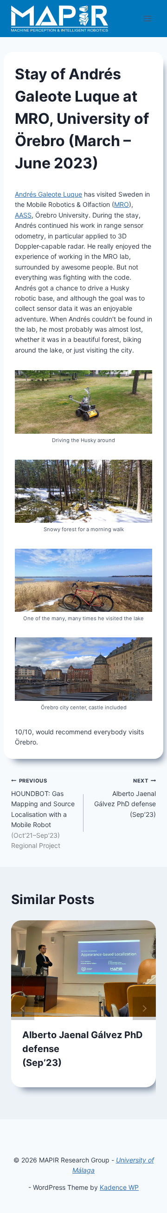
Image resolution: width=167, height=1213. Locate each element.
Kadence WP (119, 1187)
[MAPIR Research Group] (59, 19)
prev (22, 1008)
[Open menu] (147, 18)
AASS (23, 215)
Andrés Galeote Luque (48, 194)
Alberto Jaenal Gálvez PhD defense (125, 797)
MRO (121, 204)
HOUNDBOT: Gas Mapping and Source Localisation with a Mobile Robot (43, 813)
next (144, 1008)
